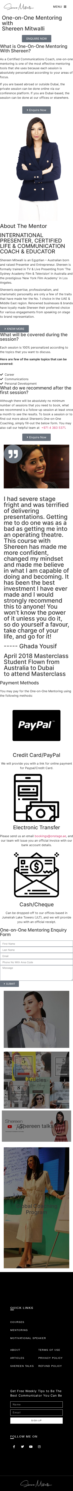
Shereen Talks (22, 1365)
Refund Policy (50, 1365)
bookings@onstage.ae (50, 836)
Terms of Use (49, 1349)
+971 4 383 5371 (53, 427)
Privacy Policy (50, 1357)
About (15, 1349)
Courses (17, 1321)
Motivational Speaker (28, 1338)
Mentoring (19, 1330)
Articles (17, 1357)
